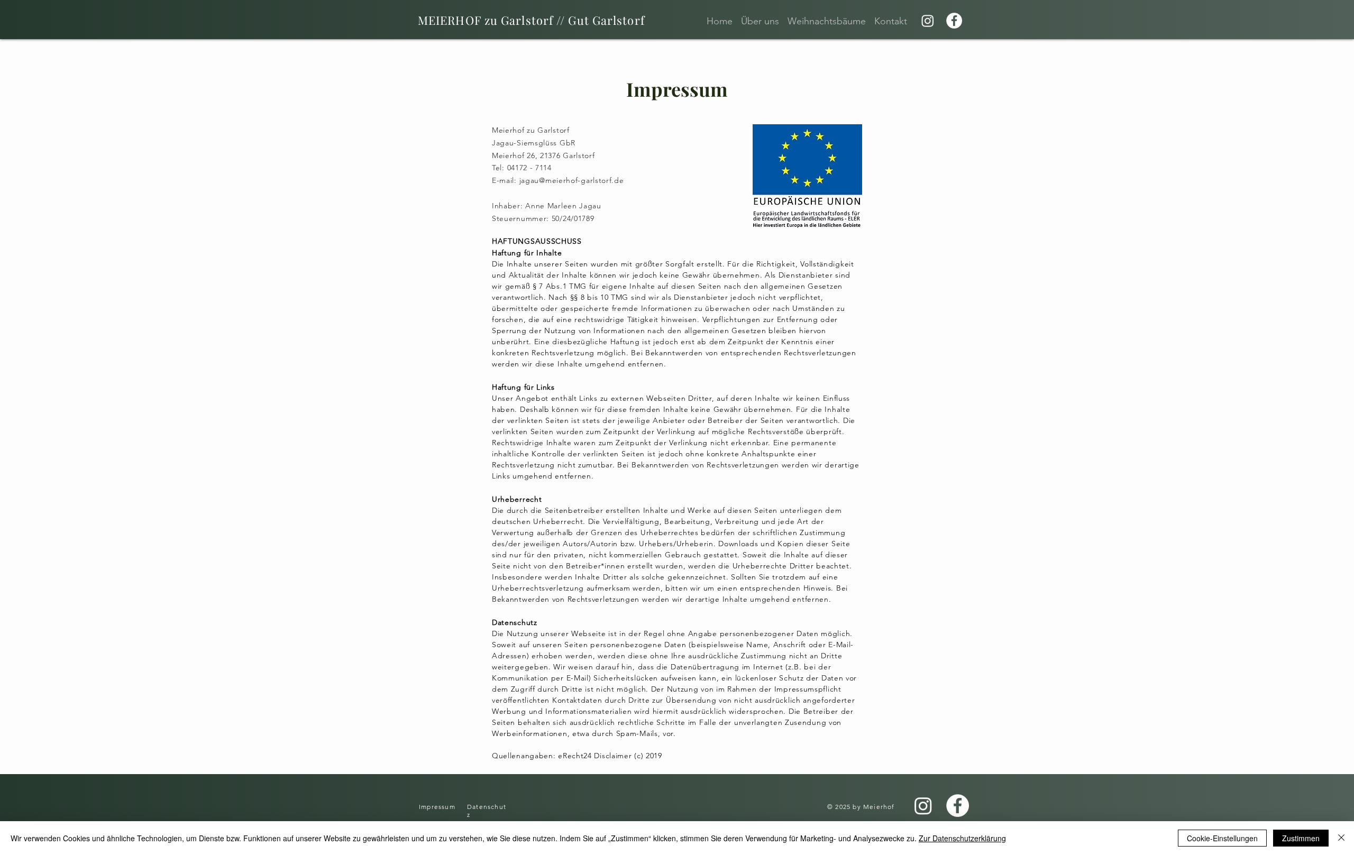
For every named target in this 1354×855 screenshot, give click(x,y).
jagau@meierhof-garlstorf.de (571, 180)
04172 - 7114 (529, 167)
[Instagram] (928, 21)
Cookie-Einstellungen (1222, 838)
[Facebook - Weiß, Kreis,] (954, 21)
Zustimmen (1301, 838)
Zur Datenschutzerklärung (962, 838)
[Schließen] (1341, 838)
